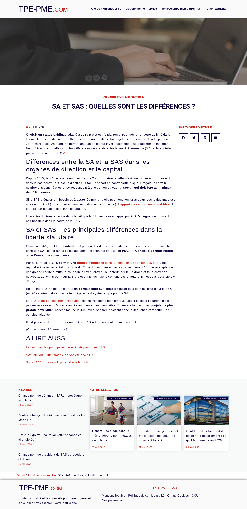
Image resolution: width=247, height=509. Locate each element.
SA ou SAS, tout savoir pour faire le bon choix (59, 362)
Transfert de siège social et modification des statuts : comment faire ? (158, 435)
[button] (183, 137)
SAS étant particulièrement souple (55, 300)
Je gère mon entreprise (141, 8)
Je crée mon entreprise (105, 8)
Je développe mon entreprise (181, 8)
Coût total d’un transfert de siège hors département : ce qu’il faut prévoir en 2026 (206, 435)
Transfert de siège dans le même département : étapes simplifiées (112, 435)
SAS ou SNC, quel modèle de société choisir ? (59, 354)
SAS (64, 153)
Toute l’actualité (215, 8)
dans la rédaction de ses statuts (114, 262)
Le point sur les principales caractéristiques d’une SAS (65, 347)
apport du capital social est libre (145, 204)
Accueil (20, 475)
